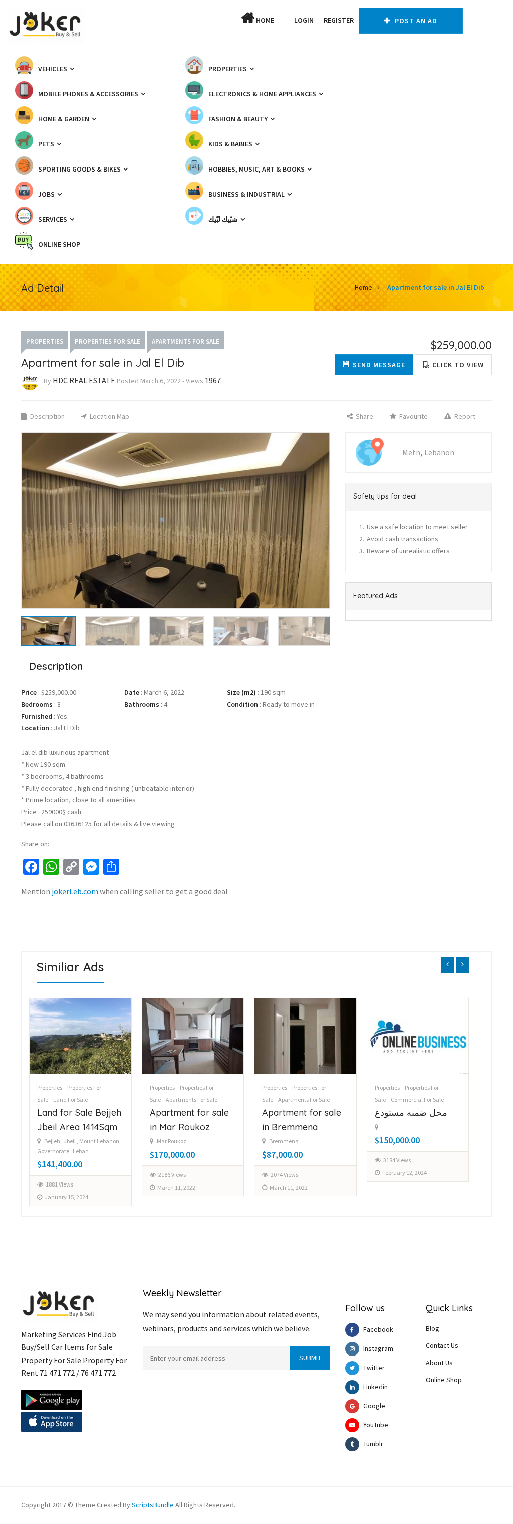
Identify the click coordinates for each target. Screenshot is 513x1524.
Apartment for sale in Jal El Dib (435, 287)
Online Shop (444, 1379)
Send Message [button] (379, 364)
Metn (411, 452)
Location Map (108, 416)
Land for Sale (408, 1099)
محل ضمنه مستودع (299, 1112)
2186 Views (60, 1174)
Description (47, 416)
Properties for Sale (107, 341)
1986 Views (397, 1184)
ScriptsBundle (153, 1504)
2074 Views (172, 1174)
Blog (432, 1328)
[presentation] (447, 965)
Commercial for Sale (305, 1099)
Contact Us (442, 1345)
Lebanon (439, 452)
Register (339, 20)
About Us (439, 1362)
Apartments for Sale (185, 341)
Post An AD (415, 20)
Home (264, 20)
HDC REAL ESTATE (84, 380)
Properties (44, 341)
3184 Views (285, 1160)
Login (304, 20)
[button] (284, 20)
